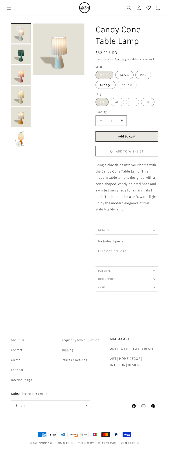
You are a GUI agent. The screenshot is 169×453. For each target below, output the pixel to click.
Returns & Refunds (74, 360)
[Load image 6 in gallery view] (21, 138)
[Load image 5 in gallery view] (21, 117)
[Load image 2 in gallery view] (21, 54)
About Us (17, 340)
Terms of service (107, 442)
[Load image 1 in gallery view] (21, 33)
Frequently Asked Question (80, 340)
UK (148, 102)
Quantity (101, 112)
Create (15, 360)
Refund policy (65, 442)
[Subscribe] (85, 406)
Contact (16, 350)
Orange (105, 85)
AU (117, 102)
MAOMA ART (45, 442)
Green (124, 75)
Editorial (17, 370)
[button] (9, 8)
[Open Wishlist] (148, 8)
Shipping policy (130, 442)
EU (102, 102)
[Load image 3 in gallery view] (21, 75)
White (104, 75)
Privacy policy (85, 442)
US (132, 102)
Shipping (120, 59)
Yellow (129, 86)
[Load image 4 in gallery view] (21, 96)
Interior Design (21, 380)
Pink (143, 75)
